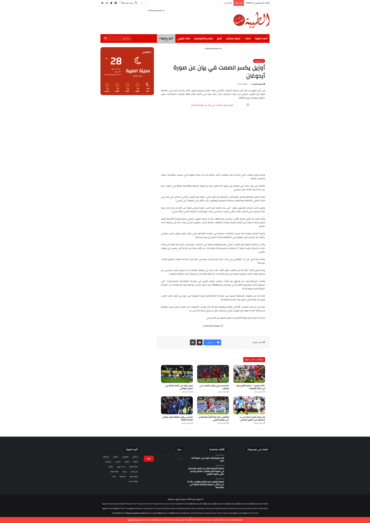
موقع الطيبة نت (257, 84)
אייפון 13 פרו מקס (230, 508)
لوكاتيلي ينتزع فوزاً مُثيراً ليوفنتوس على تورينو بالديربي (214, 418)
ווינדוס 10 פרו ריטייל (155, 504)
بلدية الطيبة (133, 466)
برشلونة (108, 461)
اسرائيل (135, 456)
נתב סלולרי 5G (127, 504)
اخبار (248, 38)
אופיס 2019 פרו (252, 504)
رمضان (110, 466)
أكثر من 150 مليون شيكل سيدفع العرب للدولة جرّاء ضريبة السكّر (206, 3)
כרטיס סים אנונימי (114, 504)
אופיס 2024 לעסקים (158, 513)
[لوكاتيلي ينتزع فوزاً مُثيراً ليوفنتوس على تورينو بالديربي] (213, 405)
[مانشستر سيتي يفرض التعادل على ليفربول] (213, 374)
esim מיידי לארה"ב (126, 508)
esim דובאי (242, 513)
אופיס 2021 (217, 504)
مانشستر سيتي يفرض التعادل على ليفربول (214, 387)
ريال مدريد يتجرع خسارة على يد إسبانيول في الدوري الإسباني (252, 418)
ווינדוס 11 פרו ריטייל (140, 504)
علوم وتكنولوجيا (203, 38)
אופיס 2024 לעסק (118, 513)
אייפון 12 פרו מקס (178, 508)
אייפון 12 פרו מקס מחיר (162, 508)
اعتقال (115, 456)
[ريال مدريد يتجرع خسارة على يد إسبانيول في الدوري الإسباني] (249, 405)
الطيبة (135, 461)
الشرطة (106, 456)
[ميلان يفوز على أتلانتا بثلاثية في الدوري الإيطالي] (177, 374)
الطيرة (127, 461)
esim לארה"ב (113, 508)
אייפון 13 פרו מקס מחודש (195, 508)
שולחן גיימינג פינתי (244, 508)
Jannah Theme (134, 520)
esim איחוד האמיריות (229, 513)
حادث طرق (121, 466)
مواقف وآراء (133, 481)
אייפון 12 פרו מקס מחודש (143, 508)
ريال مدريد (134, 471)
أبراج (219, 38)
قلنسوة (123, 476)
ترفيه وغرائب (233, 38)
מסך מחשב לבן (214, 513)
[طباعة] (193, 342)
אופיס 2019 (240, 504)
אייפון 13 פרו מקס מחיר (214, 508)
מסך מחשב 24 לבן (187, 513)
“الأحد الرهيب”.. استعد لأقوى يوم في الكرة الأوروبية (250, 387)
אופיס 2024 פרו (173, 513)
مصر (113, 476)
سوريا (125, 471)
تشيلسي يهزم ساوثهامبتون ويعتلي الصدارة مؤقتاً (177, 418)
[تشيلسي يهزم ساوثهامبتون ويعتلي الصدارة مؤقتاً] (177, 405)
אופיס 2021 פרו (229, 504)
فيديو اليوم (134, 476)
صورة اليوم (114, 471)
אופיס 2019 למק (192, 504)
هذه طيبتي (183, 38)
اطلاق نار (125, 456)
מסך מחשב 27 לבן (201, 513)
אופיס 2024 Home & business (138, 513)
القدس (118, 461)
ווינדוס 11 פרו (168, 504)
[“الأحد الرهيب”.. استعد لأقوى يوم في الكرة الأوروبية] (249, 374)
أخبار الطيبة (261, 38)
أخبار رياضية (167, 38)
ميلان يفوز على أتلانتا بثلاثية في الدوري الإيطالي (179, 387)
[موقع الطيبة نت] (251, 20)
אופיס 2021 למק (206, 504)
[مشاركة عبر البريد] (199, 342)
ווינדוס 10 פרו (179, 504)
